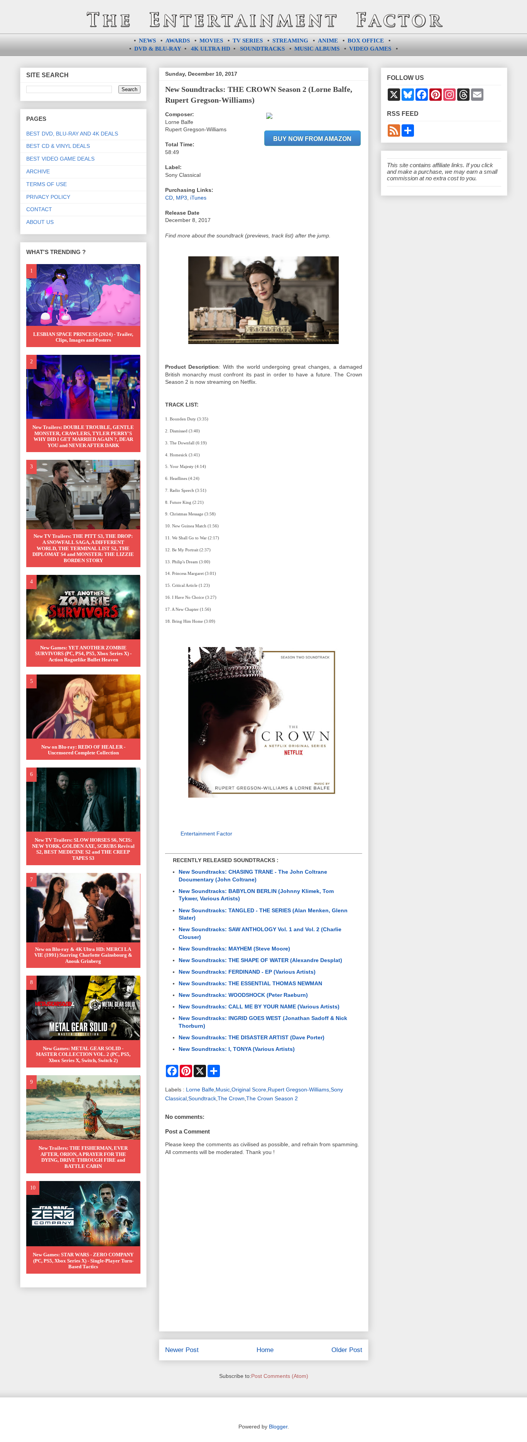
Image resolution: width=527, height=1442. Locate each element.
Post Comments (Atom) (279, 1376)
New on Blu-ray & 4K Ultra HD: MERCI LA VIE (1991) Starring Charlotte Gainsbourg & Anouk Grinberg (83, 955)
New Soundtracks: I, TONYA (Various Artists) (237, 1049)
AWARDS (178, 40)
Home (265, 1350)
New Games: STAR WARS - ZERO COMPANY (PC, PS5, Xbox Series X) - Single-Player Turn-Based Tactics (83, 1260)
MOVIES (211, 40)
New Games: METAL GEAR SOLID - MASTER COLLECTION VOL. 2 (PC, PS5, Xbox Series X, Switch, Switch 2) (83, 1054)
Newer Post (182, 1350)
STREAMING (290, 40)
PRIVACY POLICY (48, 197)
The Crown (231, 1098)
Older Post (346, 1350)
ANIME (328, 40)
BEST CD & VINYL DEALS (58, 146)
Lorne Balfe (200, 1089)
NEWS (147, 40)
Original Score (248, 1089)
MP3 (181, 198)
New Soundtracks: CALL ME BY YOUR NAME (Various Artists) (259, 1006)
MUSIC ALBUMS (317, 49)
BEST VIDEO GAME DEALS (60, 159)
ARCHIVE (38, 171)
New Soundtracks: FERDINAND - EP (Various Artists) (247, 972)
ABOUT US (40, 222)
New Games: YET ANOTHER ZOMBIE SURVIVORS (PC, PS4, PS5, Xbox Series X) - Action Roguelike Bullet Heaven (83, 654)
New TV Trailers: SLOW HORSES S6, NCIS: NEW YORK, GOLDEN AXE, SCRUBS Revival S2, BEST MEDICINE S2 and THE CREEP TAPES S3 (83, 849)
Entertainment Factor (206, 833)
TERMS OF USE (46, 184)
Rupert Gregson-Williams (298, 1089)
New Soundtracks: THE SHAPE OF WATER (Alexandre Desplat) (260, 960)
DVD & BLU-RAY (157, 49)
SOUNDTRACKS (262, 49)
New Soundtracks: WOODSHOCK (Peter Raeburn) (243, 995)
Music (223, 1089)
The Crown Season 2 (272, 1098)
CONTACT (39, 209)
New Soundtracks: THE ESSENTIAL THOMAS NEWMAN (250, 983)
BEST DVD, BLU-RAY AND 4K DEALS (72, 133)
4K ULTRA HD (210, 49)
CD (169, 198)
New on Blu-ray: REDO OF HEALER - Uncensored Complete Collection (83, 750)
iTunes (198, 198)
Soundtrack (202, 1098)
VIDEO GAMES (370, 49)
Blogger (278, 1426)
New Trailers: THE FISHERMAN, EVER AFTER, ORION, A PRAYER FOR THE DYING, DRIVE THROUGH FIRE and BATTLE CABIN (83, 1157)
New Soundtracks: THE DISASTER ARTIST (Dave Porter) (251, 1037)
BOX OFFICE (366, 40)
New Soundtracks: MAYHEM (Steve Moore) (234, 949)
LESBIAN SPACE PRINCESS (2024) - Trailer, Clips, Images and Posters (83, 337)
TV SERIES (248, 40)
